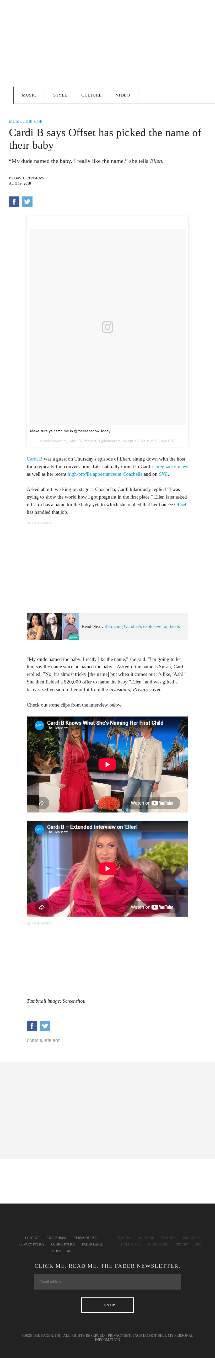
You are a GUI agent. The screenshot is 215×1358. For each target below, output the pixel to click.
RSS (199, 1244)
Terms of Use (85, 1238)
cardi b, (35, 1041)
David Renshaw (29, 178)
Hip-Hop (33, 121)
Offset (180, 504)
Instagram (192, 1238)
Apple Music (130, 1244)
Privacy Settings (125, 1336)
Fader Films (61, 1251)
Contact (32, 1238)
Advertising (57, 1238)
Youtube (168, 1238)
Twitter (124, 1238)
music (15, 121)
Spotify (182, 1244)
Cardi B (34, 459)
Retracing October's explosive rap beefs (142, 626)
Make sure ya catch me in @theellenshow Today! (70, 431)
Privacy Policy (32, 1244)
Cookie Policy (63, 1244)
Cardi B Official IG (83, 441)
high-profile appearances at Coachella (105, 474)
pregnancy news (171, 466)
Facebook (145, 1238)
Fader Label (92, 1244)
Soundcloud (158, 1244)
